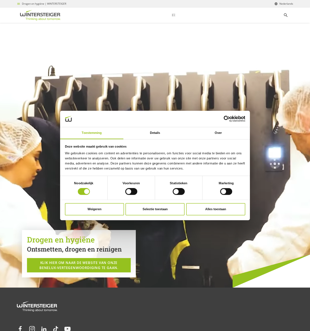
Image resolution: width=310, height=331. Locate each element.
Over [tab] (218, 133)
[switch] (131, 191)
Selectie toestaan (155, 209)
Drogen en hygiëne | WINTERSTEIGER (44, 3)
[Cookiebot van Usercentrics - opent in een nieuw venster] (226, 119)
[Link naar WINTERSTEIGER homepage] (40, 15)
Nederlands (286, 3)
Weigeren (94, 209)
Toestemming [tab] (92, 133)
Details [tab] (155, 133)
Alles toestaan (215, 209)
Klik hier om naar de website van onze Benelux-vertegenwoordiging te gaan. (78, 265)
